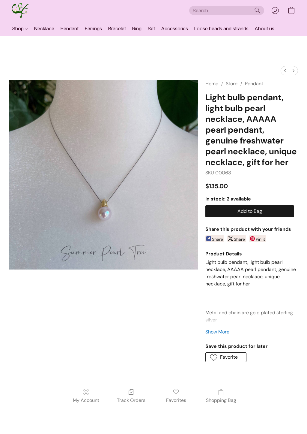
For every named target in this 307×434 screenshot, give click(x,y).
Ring (137, 29)
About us (264, 29)
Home (211, 83)
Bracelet (117, 29)
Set (151, 29)
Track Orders (131, 400)
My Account (86, 400)
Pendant (69, 29)
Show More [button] (217, 332)
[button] (20, 10)
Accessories (174, 29)
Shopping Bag (221, 400)
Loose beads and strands (221, 29)
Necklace (44, 29)
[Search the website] (257, 10)
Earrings (93, 29)
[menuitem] (285, 70)
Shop (18, 29)
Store (231, 83)
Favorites (176, 400)
